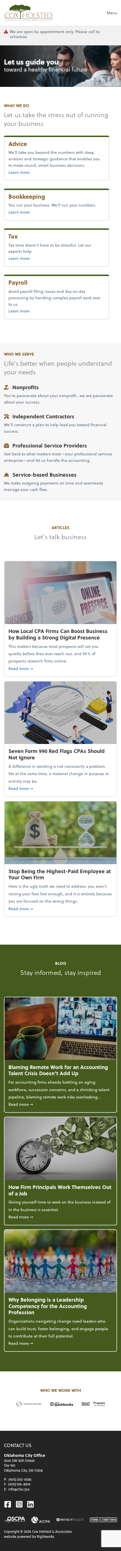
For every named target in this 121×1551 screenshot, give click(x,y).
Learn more (31, 172)
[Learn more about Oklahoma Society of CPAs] (14, 1520)
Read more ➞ (60, 668)
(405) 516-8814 (19, 1484)
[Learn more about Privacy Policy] (70, 1520)
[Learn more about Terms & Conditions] (103, 1520)
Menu (112, 13)
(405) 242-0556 (20, 1479)
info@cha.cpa (19, 1489)
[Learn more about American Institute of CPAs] (40, 1520)
